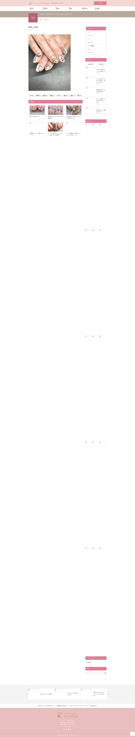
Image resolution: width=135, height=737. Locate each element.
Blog (70, 8)
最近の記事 (90, 64)
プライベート (91, 52)
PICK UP (101, 64)
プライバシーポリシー (85, 705)
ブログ (76, 705)
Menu (58, 8)
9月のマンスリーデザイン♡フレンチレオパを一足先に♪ (72, 694)
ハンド (89, 32)
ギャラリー (53, 705)
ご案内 (47, 705)
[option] (41, 694)
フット (89, 38)
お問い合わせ (94, 705)
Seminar (84, 8)
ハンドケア (90, 35)
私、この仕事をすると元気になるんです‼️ (100, 100)
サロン (89, 49)
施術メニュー (66, 705)
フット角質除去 (91, 45)
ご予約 (100, 3)
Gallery (45, 8)
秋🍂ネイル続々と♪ (97, 694)
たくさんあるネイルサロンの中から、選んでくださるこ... (100, 80)
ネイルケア (90, 42)
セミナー (72, 705)
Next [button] (108, 694)
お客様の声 (59, 705)
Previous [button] (26, 694)
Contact (97, 8)
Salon (32, 8)
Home (39, 705)
